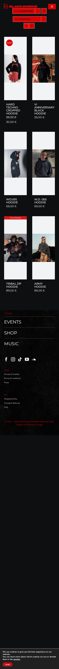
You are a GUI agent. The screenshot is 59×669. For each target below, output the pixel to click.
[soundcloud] (34, 359)
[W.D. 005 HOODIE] (43, 163)
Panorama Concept (34, 425)
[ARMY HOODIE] (43, 247)
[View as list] (31, 25)
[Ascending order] (44, 11)
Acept (7, 664)
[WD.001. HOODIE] (15, 163)
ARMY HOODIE (40, 285)
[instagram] (13, 359)
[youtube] (27, 359)
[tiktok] (20, 359)
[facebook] (6, 359)
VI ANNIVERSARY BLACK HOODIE (44, 109)
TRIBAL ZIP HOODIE (13, 285)
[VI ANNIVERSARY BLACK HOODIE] (43, 68)
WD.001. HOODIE (12, 201)
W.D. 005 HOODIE (40, 201)
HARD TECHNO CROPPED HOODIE (13, 109)
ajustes (16, 659)
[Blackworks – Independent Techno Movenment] (20, 4)
